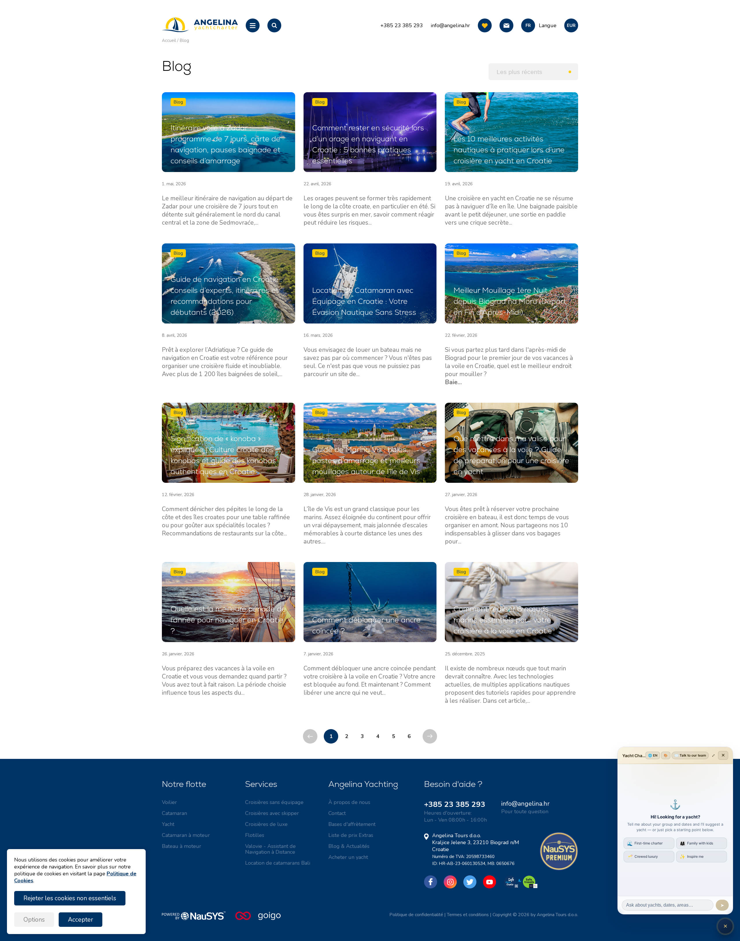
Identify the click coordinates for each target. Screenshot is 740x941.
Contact (337, 813)
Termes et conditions (468, 915)
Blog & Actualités (348, 846)
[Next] (430, 736)
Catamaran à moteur (186, 835)
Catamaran (174, 813)
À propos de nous (349, 802)
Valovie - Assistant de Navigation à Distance (270, 849)
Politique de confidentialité (416, 915)
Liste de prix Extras (350, 835)
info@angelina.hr (450, 25)
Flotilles (254, 835)
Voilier (169, 802)
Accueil (169, 40)
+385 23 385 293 (454, 804)
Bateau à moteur (181, 846)
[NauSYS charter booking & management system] (198, 919)
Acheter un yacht (348, 857)
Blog (184, 40)
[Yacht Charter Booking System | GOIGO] (258, 919)
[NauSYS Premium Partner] (559, 869)
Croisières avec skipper (272, 813)
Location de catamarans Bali (277, 863)
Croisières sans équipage (274, 802)
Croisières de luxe (266, 824)
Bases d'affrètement (351, 824)
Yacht (168, 824)
